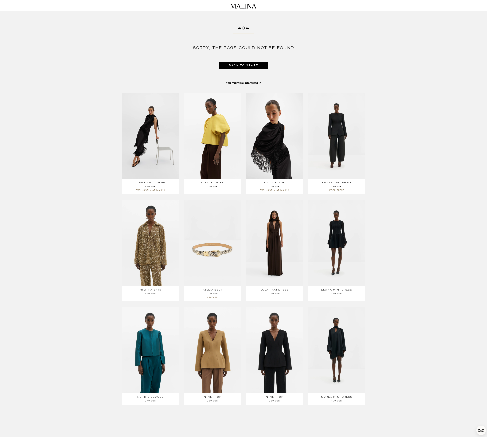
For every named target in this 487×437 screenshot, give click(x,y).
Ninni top (212, 397)
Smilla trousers (337, 182)
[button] (481, 430)
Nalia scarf (274, 182)
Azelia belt (213, 289)
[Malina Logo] (243, 6)
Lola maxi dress (274, 289)
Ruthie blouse (150, 397)
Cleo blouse (212, 182)
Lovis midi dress (150, 182)
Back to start (243, 65)
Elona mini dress (336, 289)
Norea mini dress (336, 397)
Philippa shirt (150, 289)
